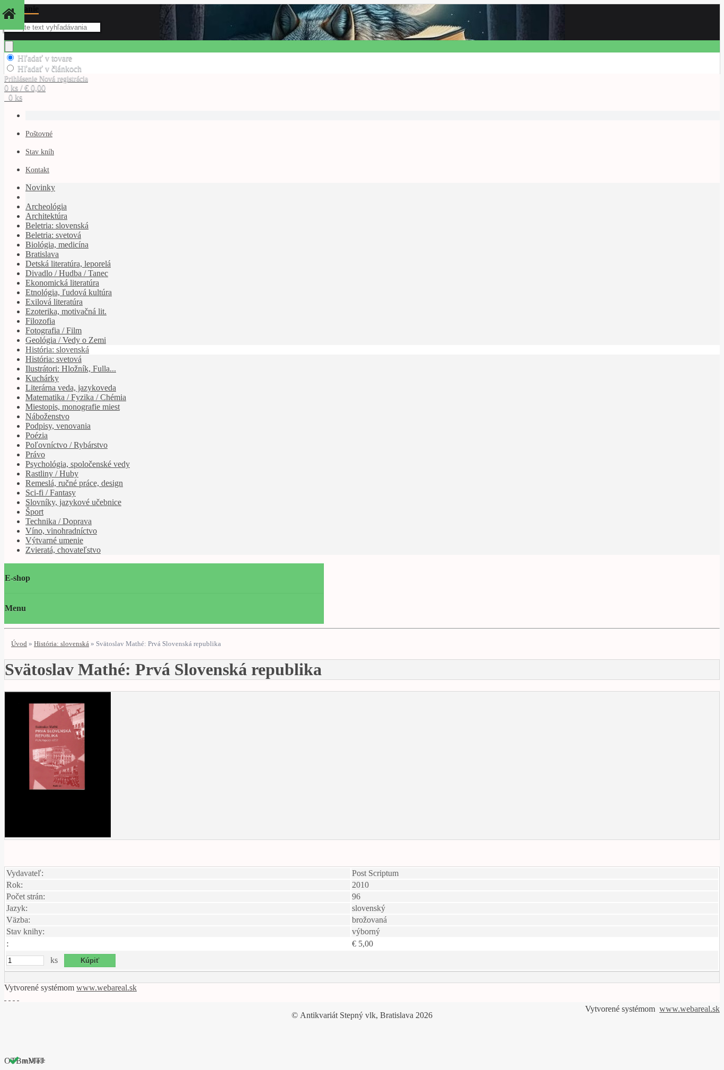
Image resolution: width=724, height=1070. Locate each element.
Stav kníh (39, 152)
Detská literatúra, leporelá (68, 263)
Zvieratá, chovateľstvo (63, 549)
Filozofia (40, 320)
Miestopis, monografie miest (72, 406)
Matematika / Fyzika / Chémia (75, 397)
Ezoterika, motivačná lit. (66, 311)
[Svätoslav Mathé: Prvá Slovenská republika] (58, 834)
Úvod (19, 644)
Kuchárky (42, 378)
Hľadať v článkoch (49, 68)
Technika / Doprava (58, 521)
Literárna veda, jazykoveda (70, 387)
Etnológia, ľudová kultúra (68, 292)
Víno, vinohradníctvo (61, 530)
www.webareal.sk (106, 987)
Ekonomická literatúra (62, 282)
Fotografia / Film (53, 330)
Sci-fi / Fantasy (50, 492)
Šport (34, 511)
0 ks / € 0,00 (25, 87)
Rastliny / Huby (51, 473)
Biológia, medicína (57, 244)
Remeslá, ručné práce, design (74, 483)
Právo (35, 454)
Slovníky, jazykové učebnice (73, 502)
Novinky (40, 187)
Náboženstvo (47, 416)
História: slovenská (57, 349)
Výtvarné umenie (54, 540)
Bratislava (42, 254)
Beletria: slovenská (57, 225)
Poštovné (38, 134)
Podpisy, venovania (58, 425)
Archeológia (46, 206)
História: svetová (53, 359)
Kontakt (37, 170)
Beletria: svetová (53, 235)
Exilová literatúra (54, 301)
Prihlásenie (21, 79)
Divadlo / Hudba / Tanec (66, 273)
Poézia (36, 435)
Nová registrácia (63, 79)
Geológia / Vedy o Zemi (65, 339)
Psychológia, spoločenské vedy (77, 463)
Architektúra (46, 215)
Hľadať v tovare (44, 58)
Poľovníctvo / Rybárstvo (66, 444)
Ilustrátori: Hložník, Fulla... (70, 368)
